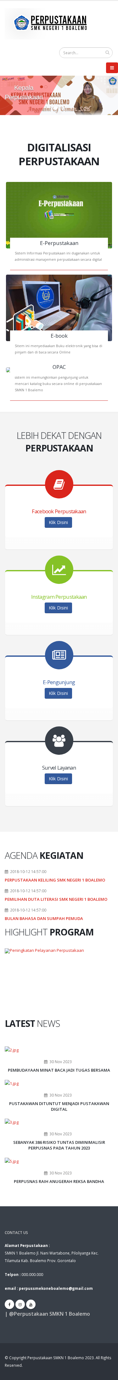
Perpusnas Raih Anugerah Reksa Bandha (59, 1181)
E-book (59, 335)
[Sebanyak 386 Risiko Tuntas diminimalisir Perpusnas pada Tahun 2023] (12, 1122)
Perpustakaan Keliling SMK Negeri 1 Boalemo (55, 880)
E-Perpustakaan (59, 243)
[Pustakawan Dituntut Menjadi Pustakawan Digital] (12, 1083)
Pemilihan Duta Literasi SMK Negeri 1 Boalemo (56, 899)
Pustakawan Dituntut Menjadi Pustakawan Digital (59, 1106)
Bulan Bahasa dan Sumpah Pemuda (44, 918)
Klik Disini (58, 522)
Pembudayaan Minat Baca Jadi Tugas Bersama (59, 1070)
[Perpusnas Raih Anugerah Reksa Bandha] (12, 1160)
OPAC (59, 367)
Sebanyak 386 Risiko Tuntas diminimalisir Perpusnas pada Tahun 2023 (59, 1145)
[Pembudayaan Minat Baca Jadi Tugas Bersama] (12, 1049)
